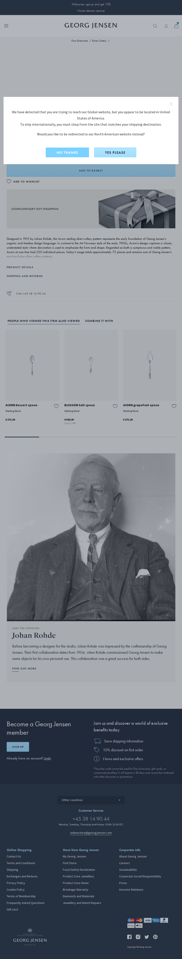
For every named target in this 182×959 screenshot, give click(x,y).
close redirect (171, 104)
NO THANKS (67, 152)
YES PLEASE (115, 152)
